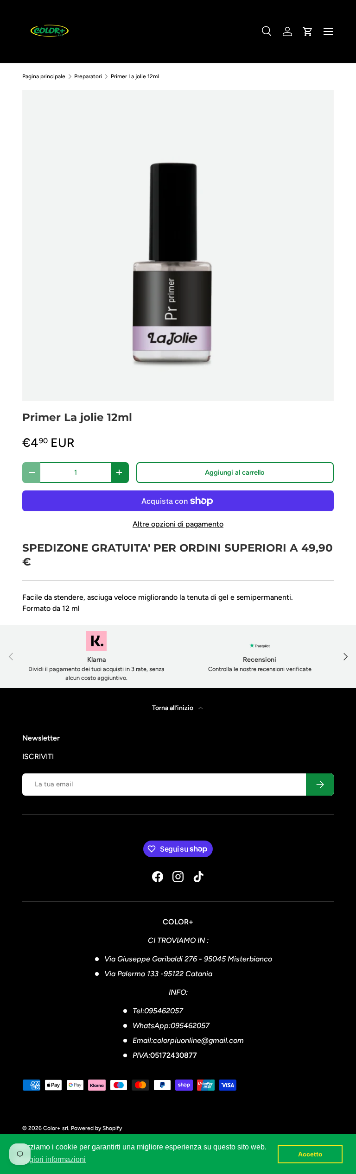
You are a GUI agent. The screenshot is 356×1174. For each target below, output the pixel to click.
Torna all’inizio (173, 708)
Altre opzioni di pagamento (178, 524)
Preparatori (88, 76)
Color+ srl (55, 1128)
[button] (308, 31)
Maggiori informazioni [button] (50, 1159)
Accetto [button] (310, 1154)
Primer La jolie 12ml (135, 76)
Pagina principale (43, 76)
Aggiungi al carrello (235, 472)
